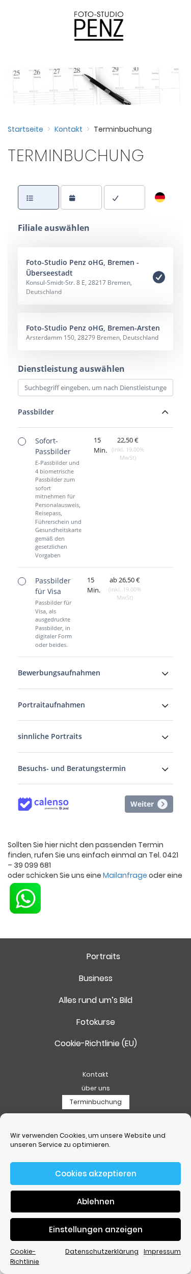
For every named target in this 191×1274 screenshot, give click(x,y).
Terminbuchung (96, 1102)
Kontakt (68, 129)
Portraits (103, 956)
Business (96, 978)
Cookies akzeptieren (96, 1173)
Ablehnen (96, 1201)
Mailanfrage (125, 875)
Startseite (25, 129)
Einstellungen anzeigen (96, 1229)
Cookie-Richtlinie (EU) (95, 1043)
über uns (95, 1088)
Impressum (162, 1251)
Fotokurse (95, 1022)
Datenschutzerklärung (102, 1251)
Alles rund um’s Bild (95, 1000)
